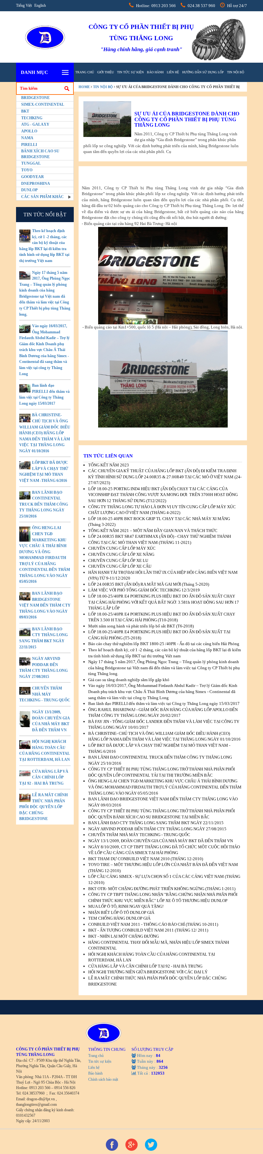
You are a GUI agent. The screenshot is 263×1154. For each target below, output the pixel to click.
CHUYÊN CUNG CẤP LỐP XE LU (118, 560)
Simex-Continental (42, 104)
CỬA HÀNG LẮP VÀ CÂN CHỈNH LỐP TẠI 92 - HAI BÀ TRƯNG (43, 777)
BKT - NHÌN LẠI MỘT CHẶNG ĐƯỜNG (123, 936)
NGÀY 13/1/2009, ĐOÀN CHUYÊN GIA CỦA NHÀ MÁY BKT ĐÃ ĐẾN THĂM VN (160, 840)
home (84, 87)
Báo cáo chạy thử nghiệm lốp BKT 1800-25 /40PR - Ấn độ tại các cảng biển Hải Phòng (163, 643)
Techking (31, 118)
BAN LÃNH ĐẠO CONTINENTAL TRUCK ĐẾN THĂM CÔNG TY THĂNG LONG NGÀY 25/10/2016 (43, 504)
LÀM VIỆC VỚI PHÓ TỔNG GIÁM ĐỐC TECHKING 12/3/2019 (144, 590)
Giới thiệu (105, 72)
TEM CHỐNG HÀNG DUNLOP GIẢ (119, 918)
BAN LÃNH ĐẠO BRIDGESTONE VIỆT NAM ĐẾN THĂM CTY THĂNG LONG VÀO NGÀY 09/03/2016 (45, 605)
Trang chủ (84, 72)
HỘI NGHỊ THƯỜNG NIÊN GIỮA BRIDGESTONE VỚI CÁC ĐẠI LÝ (148, 971)
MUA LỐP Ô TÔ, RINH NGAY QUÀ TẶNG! (126, 906)
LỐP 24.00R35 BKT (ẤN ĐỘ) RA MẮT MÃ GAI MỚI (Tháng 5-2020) (148, 584)
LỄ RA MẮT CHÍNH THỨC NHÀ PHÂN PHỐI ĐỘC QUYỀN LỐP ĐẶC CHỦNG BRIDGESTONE (43, 807)
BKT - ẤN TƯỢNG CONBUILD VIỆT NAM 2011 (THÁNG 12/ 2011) (148, 930)
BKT (25, 111)
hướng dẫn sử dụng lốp (203, 72)
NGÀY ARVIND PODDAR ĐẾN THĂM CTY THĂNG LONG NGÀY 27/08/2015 (157, 828)
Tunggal (31, 163)
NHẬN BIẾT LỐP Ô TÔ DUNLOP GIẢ (121, 912)
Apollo (29, 131)
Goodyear (32, 177)
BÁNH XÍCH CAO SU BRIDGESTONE (40, 154)
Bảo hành (155, 72)
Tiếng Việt (24, 5)
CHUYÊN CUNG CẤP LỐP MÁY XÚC (122, 548)
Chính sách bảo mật (103, 1079)
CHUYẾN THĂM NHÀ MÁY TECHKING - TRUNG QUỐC (44, 694)
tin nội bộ (235, 72)
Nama (27, 138)
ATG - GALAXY (35, 124)
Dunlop (29, 190)
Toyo (26, 170)
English (40, 5)
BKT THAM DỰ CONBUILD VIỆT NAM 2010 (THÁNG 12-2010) (145, 858)
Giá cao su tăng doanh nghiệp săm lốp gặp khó (128, 679)
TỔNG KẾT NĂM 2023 (108, 465)
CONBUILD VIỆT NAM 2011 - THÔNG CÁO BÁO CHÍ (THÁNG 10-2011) (153, 924)
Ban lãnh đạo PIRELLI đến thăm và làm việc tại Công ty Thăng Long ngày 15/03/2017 (164, 703)
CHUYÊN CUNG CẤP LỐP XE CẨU (119, 566)
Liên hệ (173, 72)
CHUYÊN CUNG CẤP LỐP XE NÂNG (121, 554)
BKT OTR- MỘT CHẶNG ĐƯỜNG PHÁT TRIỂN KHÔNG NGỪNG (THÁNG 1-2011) (161, 888)
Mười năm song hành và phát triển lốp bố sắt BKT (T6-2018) (141, 626)
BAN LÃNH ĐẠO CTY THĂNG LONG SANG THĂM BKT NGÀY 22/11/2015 (156, 822)
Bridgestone (35, 97)
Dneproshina (35, 183)
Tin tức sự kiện (130, 72)
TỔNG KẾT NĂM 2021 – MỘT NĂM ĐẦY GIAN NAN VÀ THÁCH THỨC (152, 530)
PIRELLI (29, 144)
